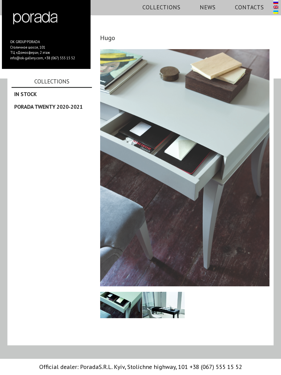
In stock (25, 94)
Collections (161, 7)
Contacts (249, 7)
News (208, 7)
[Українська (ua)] (275, 12)
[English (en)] (275, 7)
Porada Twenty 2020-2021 (48, 106)
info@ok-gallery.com (26, 58)
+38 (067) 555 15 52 (59, 58)
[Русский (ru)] (275, 2)
